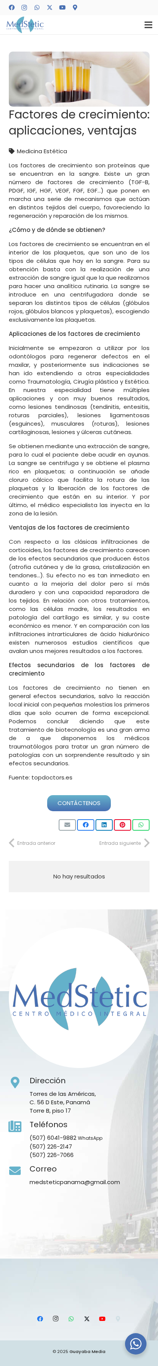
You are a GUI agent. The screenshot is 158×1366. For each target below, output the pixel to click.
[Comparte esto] (85, 825)
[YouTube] (62, 7)
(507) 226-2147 (51, 1146)
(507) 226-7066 (52, 1155)
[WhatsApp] (37, 7)
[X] (49, 7)
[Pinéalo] (122, 825)
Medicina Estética (42, 151)
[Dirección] (19, 1083)
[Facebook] (11, 7)
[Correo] (19, 1171)
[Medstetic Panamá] (25, 25)
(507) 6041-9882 (53, 1138)
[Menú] (148, 24)
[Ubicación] (75, 7)
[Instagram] (24, 7)
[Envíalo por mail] (67, 825)
